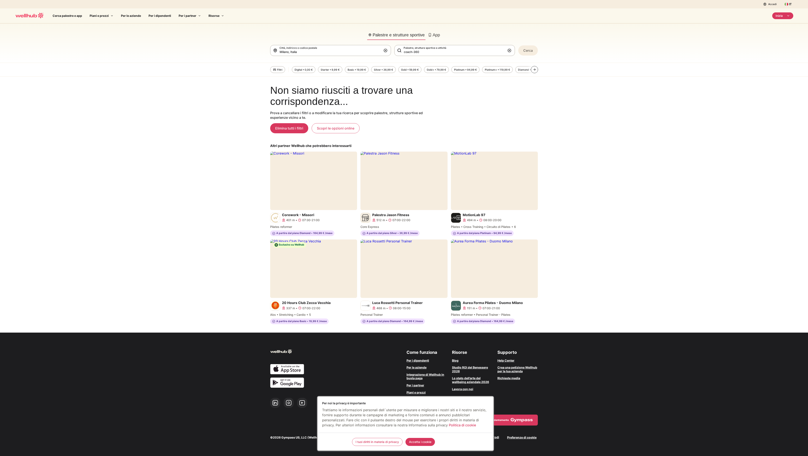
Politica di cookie (462, 425)
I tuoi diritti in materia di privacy (377, 442)
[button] (386, 50)
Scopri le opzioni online (335, 128)
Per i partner (187, 15)
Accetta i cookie (420, 442)
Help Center (505, 360)
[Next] (534, 69)
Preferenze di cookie (522, 437)
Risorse (214, 15)
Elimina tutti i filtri (289, 128)
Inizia (779, 15)
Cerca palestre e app (67, 15)
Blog (455, 360)
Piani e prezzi (99, 15)
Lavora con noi (462, 389)
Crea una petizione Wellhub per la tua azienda (517, 369)
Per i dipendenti (160, 15)
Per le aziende (131, 15)
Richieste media (508, 378)
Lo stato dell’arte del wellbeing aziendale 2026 (470, 380)
